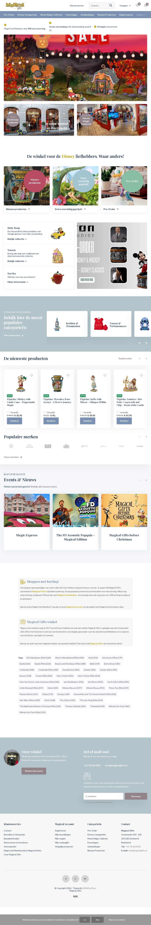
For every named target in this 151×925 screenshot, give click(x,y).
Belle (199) (95, 663)
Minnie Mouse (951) (95, 688)
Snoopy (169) (63, 694)
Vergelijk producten (64, 846)
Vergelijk (14, 412)
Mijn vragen (60, 838)
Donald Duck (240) (71, 669)
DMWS (86, 888)
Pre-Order (9, 14)
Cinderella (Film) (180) (48, 669)
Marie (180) (53, 688)
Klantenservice (77, 5)
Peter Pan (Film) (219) (119, 688)
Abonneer (136, 796)
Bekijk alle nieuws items (44, 486)
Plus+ (93, 888)
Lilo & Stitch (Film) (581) (118, 682)
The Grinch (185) (67, 700)
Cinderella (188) (27, 669)
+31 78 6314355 (92, 765)
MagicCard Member (67, 595)
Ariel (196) (93, 657)
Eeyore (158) (25, 676)
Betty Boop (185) (112, 663)
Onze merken (11, 457)
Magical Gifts (96, 643)
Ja (85, 920)
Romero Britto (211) (29, 694)
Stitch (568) (49, 700)
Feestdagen (71, 14)
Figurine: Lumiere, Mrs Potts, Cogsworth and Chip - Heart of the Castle (130, 402)
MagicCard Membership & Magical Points (22, 850)
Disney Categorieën (27, 14)
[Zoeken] (111, 5)
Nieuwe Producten (106, 14)
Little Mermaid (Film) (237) (31, 688)
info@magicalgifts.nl (116, 765)
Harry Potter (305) (65, 676)
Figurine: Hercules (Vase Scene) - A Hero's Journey (57, 401)
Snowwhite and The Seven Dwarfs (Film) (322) (95, 694)
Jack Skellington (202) (73, 682)
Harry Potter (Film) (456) (89, 676)
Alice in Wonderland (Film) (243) (69, 657)
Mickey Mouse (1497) (72, 688)
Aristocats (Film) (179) (112, 657)
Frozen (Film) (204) (44, 676)
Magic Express (126, 14)
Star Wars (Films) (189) (30, 700)
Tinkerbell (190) (97, 706)
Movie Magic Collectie (51, 14)
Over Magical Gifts (12, 854)
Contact (8, 830)
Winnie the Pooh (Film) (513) (32, 712)
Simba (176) (47, 694)
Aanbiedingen (87, 14)
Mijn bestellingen (63, 834)
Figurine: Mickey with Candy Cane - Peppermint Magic (21, 402)
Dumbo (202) (90, 669)
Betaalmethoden (11, 838)
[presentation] (140, 343)
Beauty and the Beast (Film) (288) (70, 663)
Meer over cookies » (117, 920)
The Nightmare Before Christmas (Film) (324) (40, 706)
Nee (97, 920)
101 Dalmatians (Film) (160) (38, 657)
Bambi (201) (25, 663)
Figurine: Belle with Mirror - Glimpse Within (93, 401)
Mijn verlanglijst (62, 842)
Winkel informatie (34, 771)
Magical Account (74, 607)
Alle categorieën (12, 335)
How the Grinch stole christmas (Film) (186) (39, 682)
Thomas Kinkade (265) (75, 706)
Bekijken (14, 421)
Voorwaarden (10, 846)
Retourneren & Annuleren (16, 842)
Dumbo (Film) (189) (108, 669)
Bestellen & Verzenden (14, 834)
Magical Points (39, 591)
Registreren (60, 830)
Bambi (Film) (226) (43, 663)
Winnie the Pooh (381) (119, 706)
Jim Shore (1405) (95, 682)
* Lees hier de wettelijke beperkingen (98, 802)
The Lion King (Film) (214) (91, 700)
